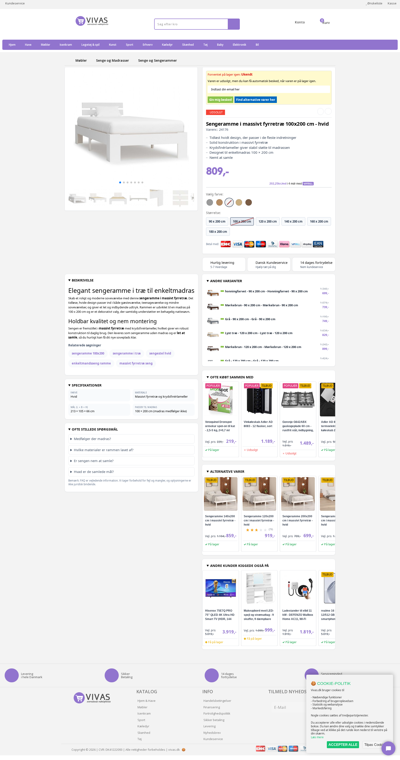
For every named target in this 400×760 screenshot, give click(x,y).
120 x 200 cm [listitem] (268, 221)
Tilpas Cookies (375, 745)
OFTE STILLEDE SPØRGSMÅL (95, 429)
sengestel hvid (160, 353)
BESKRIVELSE (83, 280)
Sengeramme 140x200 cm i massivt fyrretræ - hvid (220, 520)
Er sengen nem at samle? (93, 460)
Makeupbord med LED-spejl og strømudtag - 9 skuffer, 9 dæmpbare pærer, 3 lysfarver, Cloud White (259, 619)
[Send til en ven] (320, 111)
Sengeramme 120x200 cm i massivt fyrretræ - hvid (259, 520)
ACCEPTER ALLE (342, 745)
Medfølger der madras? (92, 438)
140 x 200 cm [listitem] (293, 221)
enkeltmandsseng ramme (91, 363)
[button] (120, 182)
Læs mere (317, 737)
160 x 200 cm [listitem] (319, 221)
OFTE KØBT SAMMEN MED (231, 377)
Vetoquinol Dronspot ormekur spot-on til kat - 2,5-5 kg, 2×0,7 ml (220, 426)
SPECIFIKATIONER (87, 385)
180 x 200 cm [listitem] (218, 232)
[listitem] (209, 202)
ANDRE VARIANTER (226, 280)
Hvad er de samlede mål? (94, 471)
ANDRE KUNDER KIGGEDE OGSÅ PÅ (239, 565)
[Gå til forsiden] (69, 60)
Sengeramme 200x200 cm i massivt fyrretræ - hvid (297, 520)
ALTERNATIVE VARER (227, 471)
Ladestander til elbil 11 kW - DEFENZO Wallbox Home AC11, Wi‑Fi (297, 615)
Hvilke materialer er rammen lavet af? (103, 449)
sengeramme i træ (127, 353)
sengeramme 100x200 (88, 353)
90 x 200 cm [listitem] (217, 221)
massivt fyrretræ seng (136, 363)
